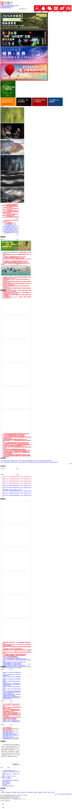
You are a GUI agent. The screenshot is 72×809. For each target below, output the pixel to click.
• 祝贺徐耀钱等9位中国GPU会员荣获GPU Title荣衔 (12, 489)
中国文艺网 (23, 792)
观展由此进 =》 (16, 764)
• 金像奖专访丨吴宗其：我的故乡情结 (10, 719)
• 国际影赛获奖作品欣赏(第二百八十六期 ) (10, 733)
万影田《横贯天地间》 (7, 781)
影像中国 (18, 792)
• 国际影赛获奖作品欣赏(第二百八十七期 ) (10, 731)
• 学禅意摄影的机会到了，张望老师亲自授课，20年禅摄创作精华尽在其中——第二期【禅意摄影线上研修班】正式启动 (12, 684)
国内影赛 (5, 7)
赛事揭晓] (4, 204)
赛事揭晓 (12, 5)
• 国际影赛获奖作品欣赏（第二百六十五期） (11, 737)
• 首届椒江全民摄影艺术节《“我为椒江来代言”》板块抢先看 (14, 665)
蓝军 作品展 (5, 784)
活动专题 (16, 5)
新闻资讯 (5, 5)
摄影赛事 (9, 5)
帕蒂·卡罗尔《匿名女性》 (7, 778)
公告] (4, 220)
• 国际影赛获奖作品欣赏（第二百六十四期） (11, 738)
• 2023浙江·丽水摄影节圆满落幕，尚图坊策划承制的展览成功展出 (15, 658)
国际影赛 (2, 7)
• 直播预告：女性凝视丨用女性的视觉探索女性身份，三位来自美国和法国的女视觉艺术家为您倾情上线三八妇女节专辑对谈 (12, 692)
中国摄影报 (14, 792)
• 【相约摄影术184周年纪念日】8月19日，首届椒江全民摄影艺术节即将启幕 (17, 666)
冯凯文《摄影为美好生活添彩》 (8, 785)
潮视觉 (53, 792)
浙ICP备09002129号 (17, 798)
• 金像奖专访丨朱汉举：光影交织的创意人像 (11, 720)
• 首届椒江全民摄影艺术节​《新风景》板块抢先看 (12, 663)
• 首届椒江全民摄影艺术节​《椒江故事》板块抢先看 (12, 664)
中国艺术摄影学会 (29, 792)
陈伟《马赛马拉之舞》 (7, 783)
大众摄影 (2, 792)
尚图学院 (8, 6)
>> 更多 (16, 218)
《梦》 (4, 777)
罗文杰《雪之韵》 (6, 782)
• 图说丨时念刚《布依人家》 (8, 732)
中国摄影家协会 (8, 792)
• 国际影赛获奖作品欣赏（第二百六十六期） (11, 735)
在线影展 (12, 6)
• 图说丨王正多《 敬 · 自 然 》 (8, 736)
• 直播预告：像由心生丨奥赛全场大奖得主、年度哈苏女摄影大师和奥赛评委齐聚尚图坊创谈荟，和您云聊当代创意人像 (12, 697)
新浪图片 (44, 792)
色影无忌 (49, 792)
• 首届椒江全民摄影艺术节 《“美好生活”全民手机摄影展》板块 (14, 662)
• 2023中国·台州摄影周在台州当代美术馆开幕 (11, 657)
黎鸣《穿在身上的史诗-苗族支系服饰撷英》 (11, 780)
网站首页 (2, 5)
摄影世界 (35, 792)
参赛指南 (9, 7)
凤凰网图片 (40, 792)
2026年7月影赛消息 (8, 224)
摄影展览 (4, 6)
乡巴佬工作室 (7, 800)
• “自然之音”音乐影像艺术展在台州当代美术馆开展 (12, 667)
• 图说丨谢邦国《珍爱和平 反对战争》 (10, 734)
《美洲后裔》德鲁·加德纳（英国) (9, 770)
